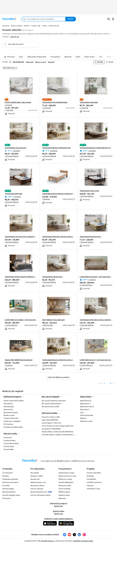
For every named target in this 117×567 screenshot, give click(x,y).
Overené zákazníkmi (94, 473)
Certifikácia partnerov (94, 482)
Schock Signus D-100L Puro (51, 423)
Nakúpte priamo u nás (38, 482)
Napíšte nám (58, 506)
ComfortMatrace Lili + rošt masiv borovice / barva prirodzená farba (96, 360)
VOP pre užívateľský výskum (40, 495)
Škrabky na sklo (9, 415)
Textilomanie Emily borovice (90, 237)
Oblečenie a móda (86, 421)
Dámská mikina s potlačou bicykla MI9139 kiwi (57, 432)
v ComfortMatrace (86, 285)
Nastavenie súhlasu (37, 485)
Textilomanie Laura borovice (15, 148)
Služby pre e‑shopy (65, 479)
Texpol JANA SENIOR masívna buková (18, 360)
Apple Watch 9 (85, 404)
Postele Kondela (9, 441)
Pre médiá (5, 485)
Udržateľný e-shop (93, 489)
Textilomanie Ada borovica (52, 277)
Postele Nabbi (9, 449)
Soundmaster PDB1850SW (51, 429)
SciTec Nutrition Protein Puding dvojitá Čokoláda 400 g (58, 426)
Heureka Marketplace (66, 482)
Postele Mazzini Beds (11, 443)
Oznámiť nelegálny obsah (11, 495)
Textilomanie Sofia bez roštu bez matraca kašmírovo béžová (58, 237)
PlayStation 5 (84, 410)
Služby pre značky (64, 485)
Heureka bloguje (8, 489)
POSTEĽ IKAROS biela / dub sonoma (18, 102)
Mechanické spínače (11, 412)
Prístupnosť (6, 498)
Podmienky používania (10, 479)
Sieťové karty (8, 410)
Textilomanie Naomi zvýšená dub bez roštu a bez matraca (96, 148)
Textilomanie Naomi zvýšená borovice (56, 148)
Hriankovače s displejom (12, 421)
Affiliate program (64, 492)
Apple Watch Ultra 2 (87, 407)
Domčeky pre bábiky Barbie (13, 427)
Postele (44, 26)
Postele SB (8, 438)
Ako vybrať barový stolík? (50, 407)
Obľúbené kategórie (12, 396)
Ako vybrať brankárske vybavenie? (54, 401)
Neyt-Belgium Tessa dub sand (53, 320)
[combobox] (43, 19)
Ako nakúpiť (34, 473)
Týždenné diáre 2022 (11, 418)
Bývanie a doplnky (16, 26)
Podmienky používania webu (83, 541)
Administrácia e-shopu (66, 473)
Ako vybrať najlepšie (51, 396)
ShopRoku (90, 476)
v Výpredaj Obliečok (12, 156)
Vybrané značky (10, 433)
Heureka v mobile (36, 476)
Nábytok (26, 26)
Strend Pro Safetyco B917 (51, 417)
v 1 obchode (9, 110)
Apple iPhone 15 (85, 401)
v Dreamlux (46, 199)
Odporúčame (85, 396)
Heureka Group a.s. (48, 541)
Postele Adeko (9, 446)
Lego (82, 412)
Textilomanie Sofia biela (89, 102)
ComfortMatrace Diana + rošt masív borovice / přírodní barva (96, 277)
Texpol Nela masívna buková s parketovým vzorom (58, 194)
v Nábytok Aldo (47, 325)
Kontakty (5, 476)
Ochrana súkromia (36, 489)
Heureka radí (34, 479)
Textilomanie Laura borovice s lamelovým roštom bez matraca (21, 237)
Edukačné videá (64, 495)
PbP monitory (8, 424)
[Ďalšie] (114, 383)
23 (110, 383)
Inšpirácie (90, 485)
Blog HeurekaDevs (9, 492)
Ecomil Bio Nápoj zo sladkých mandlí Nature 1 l (58, 435)
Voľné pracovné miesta (10, 482)
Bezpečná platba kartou (38, 492)
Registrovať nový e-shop (67, 476)
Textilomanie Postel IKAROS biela (54, 102)
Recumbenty (8, 404)
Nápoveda (62, 498)
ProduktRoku (91, 479)
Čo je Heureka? (7, 473)
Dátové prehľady (64, 489)
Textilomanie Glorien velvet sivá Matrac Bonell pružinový (21, 277)
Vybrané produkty (49, 413)
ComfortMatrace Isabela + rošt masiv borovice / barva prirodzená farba (21, 320)
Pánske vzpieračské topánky (14, 401)
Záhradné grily (9, 407)
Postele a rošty (35, 26)
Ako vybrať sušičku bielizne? (52, 404)
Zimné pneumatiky (86, 415)
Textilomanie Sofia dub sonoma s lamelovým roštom (96, 320)
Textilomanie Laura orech (89, 191)
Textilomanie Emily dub (13, 194)
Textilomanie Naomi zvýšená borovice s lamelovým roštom (58, 360)
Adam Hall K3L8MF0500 (50, 420)
